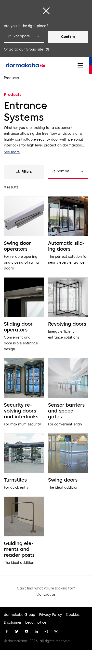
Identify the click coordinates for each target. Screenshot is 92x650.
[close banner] (46, 11)
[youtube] (26, 631)
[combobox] (24, 37)
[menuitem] (25, 65)
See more (12, 152)
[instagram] (46, 631)
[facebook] (7, 631)
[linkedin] (36, 631)
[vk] (56, 631)
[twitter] (16, 631)
